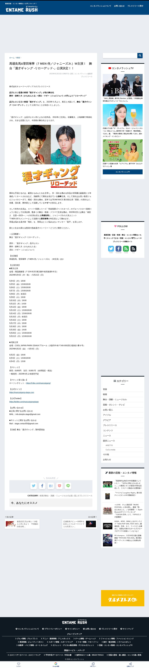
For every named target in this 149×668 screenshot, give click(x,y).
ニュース (107, 436)
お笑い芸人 (73, 496)
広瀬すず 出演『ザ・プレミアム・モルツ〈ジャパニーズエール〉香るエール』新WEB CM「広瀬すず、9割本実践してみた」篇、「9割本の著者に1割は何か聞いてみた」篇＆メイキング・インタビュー (123, 132)
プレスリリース (85, 496)
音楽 (105, 389)
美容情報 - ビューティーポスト (32, 642)
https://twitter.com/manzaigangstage (24, 402)
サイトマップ (128, 629)
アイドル (107, 415)
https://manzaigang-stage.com (21, 392)
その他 (106, 454)
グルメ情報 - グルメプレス (27, 639)
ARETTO (109, 445)
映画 (42, 496)
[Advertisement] (74, 32)
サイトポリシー (74, 629)
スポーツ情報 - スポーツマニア (61, 642)
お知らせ (107, 459)
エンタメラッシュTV (123, 172)
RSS (133, 252)
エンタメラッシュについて (100, 6)
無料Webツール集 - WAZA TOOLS (89, 655)
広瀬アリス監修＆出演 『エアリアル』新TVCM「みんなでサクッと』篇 (122, 165)
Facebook (118, 252)
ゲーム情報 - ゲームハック (85, 639)
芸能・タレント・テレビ (114, 405)
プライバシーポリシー (53, 629)
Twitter (111, 252)
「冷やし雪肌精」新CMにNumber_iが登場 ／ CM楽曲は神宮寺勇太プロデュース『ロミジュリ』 (123, 99)
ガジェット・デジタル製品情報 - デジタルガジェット (73, 645)
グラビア (107, 420)
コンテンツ (108, 430)
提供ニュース (109, 441)
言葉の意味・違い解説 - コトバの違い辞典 (124, 655)
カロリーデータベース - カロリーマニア (25, 655)
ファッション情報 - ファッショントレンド (117, 639)
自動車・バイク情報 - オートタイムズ (33, 645)
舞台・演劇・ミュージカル (56, 496)
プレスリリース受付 (135, 6)
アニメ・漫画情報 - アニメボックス (56, 639)
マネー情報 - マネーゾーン (88, 642)
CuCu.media (110, 450)
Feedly (126, 252)
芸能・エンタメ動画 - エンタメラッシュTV (115, 645)
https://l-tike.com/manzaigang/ (38, 383)
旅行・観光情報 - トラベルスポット (117, 642)
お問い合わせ (119, 6)
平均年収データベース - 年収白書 (58, 655)
